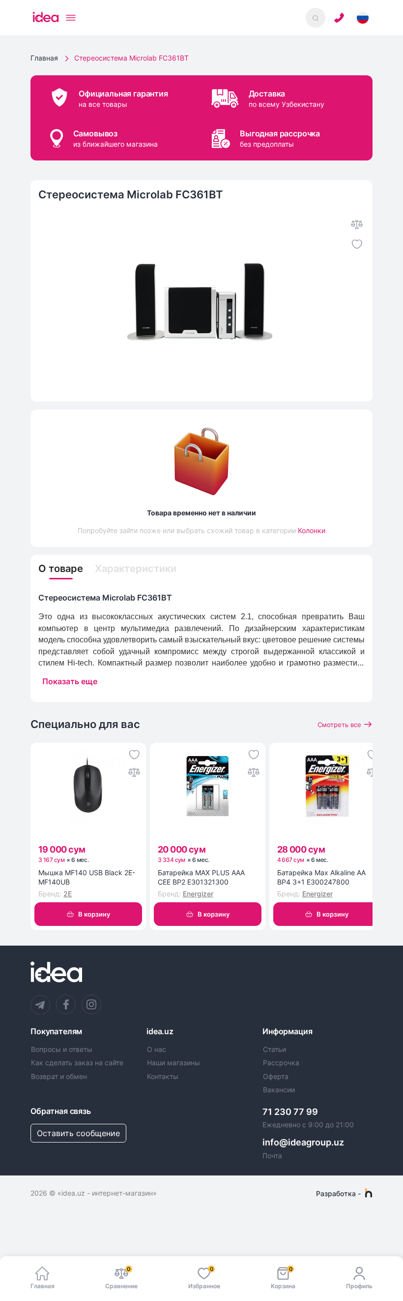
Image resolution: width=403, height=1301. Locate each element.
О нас (156, 1049)
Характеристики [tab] (135, 568)
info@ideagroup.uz (303, 1142)
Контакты (162, 1076)
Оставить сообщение (78, 1133)
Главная (44, 58)
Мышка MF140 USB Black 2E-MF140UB (86, 877)
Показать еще (69, 681)
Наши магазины (173, 1063)
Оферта (275, 1076)
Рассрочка (281, 1063)
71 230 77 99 (290, 1112)
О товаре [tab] (60, 568)
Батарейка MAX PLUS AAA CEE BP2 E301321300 (201, 877)
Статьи (274, 1049)
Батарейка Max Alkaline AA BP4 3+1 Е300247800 (321, 877)
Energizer (198, 893)
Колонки (311, 530)
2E (67, 893)
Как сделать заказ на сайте (77, 1063)
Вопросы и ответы (61, 1049)
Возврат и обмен (59, 1076)
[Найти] (315, 18)
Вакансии (279, 1090)
